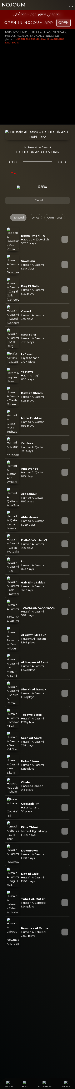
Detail (38, 200)
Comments (54, 217)
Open (63, 23)
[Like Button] (55, 187)
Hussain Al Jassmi (39, 147)
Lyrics (35, 217)
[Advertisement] (37, 84)
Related (18, 217)
